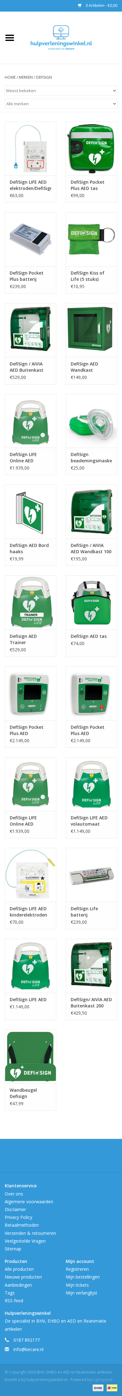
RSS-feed (14, 1301)
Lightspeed (102, 1379)
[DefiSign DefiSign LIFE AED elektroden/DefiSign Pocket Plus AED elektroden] (30, 149)
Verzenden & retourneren (30, 1233)
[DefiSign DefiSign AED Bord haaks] (30, 511)
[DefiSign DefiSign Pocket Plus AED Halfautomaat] (91, 693)
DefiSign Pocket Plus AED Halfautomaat (87, 730)
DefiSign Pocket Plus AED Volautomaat (26, 730)
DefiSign (44, 77)
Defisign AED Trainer (23, 639)
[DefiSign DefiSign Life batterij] (91, 875)
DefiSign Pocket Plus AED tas (87, 185)
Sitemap (13, 1249)
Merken (26, 77)
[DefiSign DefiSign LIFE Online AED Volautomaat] (30, 784)
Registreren (77, 1269)
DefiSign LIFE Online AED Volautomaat (24, 821)
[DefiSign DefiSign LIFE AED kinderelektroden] (30, 875)
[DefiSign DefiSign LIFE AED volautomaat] (91, 784)
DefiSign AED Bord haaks (29, 548)
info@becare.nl (28, 1349)
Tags (10, 1293)
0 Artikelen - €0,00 (101, 5)
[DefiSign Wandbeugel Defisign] (30, 1057)
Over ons (14, 1194)
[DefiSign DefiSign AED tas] (91, 602)
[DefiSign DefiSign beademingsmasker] (91, 421)
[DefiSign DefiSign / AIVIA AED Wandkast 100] (91, 511)
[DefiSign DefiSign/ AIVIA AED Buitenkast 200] (91, 966)
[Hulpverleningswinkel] (70, 37)
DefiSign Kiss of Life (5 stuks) (87, 276)
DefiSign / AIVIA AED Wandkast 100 (91, 548)
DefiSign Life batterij (84, 912)
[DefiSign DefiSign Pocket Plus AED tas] (91, 149)
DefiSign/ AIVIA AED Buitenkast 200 (91, 1002)
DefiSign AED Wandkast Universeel (84, 367)
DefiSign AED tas (89, 636)
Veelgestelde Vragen (25, 1241)
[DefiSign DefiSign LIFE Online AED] (30, 421)
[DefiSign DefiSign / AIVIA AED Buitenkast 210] (30, 330)
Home (10, 77)
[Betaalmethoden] (97, 1387)
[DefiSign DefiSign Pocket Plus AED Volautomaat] (30, 693)
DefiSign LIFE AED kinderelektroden (28, 912)
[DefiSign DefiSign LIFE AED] (30, 966)
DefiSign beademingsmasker (91, 457)
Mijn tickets (77, 1285)
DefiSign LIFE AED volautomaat (89, 821)
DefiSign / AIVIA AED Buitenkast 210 (26, 367)
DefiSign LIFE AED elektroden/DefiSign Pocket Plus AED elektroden (30, 185)
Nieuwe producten (23, 1277)
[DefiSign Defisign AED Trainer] (30, 602)
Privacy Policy (18, 1217)
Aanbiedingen (18, 1285)
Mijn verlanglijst (81, 1293)
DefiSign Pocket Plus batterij (26, 276)
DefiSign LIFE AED (28, 999)
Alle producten (19, 1269)
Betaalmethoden (22, 1225)
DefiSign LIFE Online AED (23, 457)
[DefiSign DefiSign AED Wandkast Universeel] (91, 330)
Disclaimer (15, 1209)
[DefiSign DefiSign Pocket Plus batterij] (30, 239)
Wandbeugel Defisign (23, 1093)
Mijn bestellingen (83, 1277)
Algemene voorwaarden (29, 1202)
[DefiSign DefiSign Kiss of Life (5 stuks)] (91, 239)
